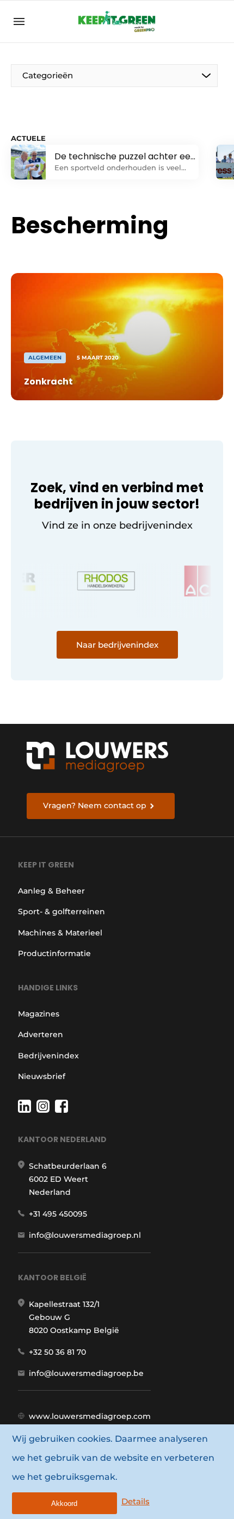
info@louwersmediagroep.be (86, 1373)
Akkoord (64, 1503)
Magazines (38, 1014)
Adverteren (40, 1034)
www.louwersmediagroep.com (90, 1416)
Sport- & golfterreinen (61, 911)
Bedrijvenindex (48, 1056)
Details (135, 1501)
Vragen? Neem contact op (94, 805)
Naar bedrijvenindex (117, 645)
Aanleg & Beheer (51, 891)
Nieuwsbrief (41, 1076)
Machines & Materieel (60, 933)
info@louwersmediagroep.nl (85, 1235)
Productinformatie (54, 953)
